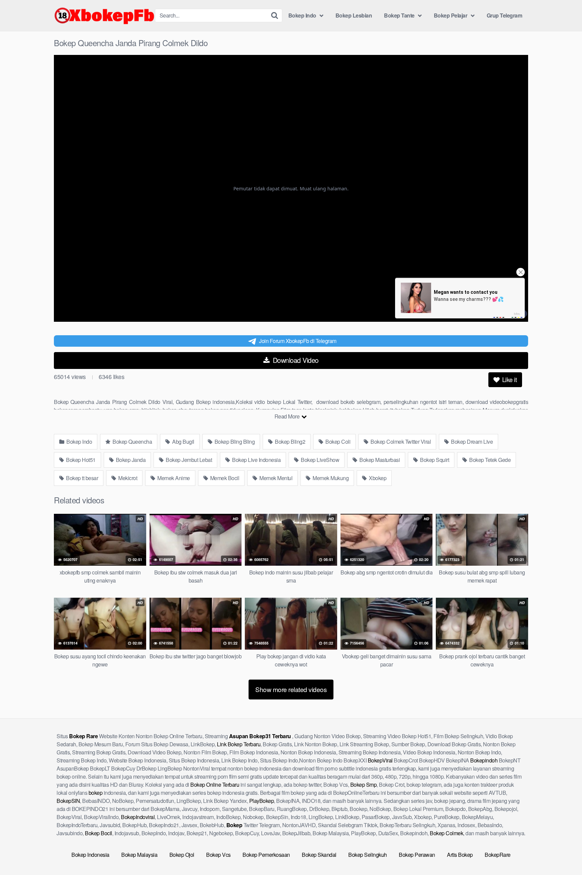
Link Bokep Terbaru (238, 744)
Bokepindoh (483, 760)
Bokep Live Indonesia (256, 460)
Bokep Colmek (446, 833)
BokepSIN (68, 801)
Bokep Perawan (417, 854)
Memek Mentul (275, 478)
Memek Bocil (224, 478)
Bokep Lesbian (353, 15)
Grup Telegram (504, 15)
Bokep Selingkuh (367, 854)
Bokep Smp (363, 784)
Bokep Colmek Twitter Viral (400, 441)
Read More (287, 416)
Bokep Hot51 (80, 460)
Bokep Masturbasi (379, 460)
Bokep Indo (302, 15)
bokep (96, 792)
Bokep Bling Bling (234, 441)
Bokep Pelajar (450, 15)
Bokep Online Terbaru (214, 784)
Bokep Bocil (98, 833)
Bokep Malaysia (139, 854)
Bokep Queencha (131, 441)
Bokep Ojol (181, 854)
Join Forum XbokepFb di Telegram (297, 341)
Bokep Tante (399, 15)
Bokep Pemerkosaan (266, 854)
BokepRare (498, 854)
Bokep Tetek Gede (489, 460)
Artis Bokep (460, 854)
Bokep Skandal (319, 854)
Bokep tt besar (81, 478)
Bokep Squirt (434, 460)
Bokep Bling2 (289, 441)
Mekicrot (127, 478)
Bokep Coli (337, 441)
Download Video (295, 360)
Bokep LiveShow (320, 460)
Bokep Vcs (218, 854)
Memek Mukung (330, 478)
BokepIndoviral (138, 817)
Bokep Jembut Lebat (188, 460)
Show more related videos (291, 689)
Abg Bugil (182, 441)
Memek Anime (173, 478)
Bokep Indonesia (90, 854)
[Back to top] (563, 853)
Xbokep (377, 478)
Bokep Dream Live (471, 441)
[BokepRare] (104, 15)
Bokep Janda (130, 460)
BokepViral (380, 760)
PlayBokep (261, 801)
